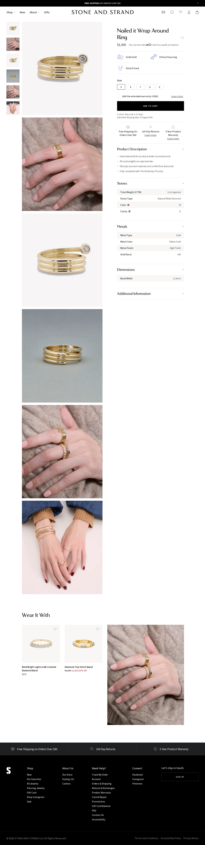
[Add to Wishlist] (55, 629)
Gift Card (31, 792)
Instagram (138, 779)
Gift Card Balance (101, 806)
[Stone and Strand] (102, 12)
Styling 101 (68, 779)
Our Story (67, 774)
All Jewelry (32, 783)
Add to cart (150, 106)
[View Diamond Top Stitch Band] (84, 644)
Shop (9, 12)
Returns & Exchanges (103, 788)
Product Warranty (101, 792)
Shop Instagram (35, 797)
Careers (66, 783)
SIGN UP (180, 776)
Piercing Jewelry (36, 788)
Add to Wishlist (182, 38)
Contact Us (98, 815)
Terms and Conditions (146, 838)
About (33, 12)
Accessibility (98, 819)
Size (119, 80)
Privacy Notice (191, 838)
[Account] (189, 12)
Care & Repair (99, 797)
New (22, 12)
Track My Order (100, 774)
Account (96, 779)
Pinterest (137, 783)
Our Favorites (34, 779)
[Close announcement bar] (198, 3)
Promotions (98, 801)
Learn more (177, 96)
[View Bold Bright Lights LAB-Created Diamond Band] (41, 644)
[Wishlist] (180, 12)
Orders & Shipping (101, 783)
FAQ (94, 810)
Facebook (137, 774)
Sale (29, 801)
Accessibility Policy (171, 838)
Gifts (47, 12)
